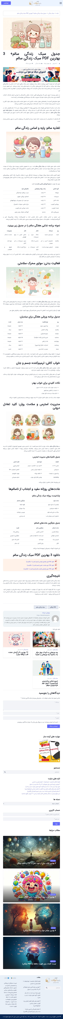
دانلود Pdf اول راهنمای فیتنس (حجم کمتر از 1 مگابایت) (40, 562)
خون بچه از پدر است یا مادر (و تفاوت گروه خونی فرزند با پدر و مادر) (43, 787)
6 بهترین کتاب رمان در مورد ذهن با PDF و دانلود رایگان (36, 863)
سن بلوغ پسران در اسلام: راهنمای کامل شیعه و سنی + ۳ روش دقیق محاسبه (41, 794)
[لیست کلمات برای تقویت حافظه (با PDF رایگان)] (31, 938)
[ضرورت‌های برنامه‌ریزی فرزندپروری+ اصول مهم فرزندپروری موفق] (46, 661)
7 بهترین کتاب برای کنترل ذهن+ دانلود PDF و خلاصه (37, 897)
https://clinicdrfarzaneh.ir (43, 615)
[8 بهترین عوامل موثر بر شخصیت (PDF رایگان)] (31, 905)
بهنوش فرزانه (47, 63)
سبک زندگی (38, 63)
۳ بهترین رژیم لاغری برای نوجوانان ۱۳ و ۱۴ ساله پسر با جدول (45, 784)
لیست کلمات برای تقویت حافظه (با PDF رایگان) (39, 964)
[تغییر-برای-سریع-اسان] (31, 82)
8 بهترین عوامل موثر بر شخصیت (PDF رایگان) (39, 930)
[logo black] (35, 3)
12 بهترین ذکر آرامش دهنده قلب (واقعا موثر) (18, 653)
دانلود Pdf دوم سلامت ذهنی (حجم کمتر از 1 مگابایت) (40, 565)
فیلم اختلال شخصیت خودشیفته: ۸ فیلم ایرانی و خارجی (46, 782)
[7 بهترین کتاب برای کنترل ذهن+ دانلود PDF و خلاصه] (31, 871)
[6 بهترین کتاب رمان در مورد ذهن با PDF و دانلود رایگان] (31, 837)
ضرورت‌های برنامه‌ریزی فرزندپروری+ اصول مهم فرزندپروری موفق (50, 683)
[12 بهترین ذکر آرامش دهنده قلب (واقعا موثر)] (16, 633)
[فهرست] (61, 3)
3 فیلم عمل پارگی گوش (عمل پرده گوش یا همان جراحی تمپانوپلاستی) (42, 789)
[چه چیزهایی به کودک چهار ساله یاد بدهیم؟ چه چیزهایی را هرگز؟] (46, 633)
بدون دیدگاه (28, 63)
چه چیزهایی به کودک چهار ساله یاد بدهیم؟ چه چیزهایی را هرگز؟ (46, 653)
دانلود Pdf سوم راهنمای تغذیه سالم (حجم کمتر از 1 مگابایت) (39, 569)
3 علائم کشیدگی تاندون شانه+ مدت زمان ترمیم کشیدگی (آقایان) (43, 791)
